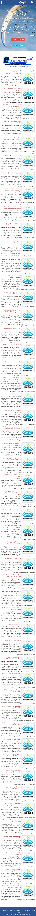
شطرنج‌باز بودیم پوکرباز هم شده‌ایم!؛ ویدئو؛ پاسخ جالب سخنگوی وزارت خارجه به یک (11, 311)
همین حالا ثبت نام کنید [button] (18, 39)
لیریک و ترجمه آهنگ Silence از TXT (13, 640)
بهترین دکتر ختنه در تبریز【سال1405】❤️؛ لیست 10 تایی (11, 691)
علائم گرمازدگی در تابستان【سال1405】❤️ (11, 837)
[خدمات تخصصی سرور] (18, 61)
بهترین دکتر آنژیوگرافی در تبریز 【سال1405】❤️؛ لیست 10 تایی (13, 771)
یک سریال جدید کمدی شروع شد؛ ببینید (11, 259)
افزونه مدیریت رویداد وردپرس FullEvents (11, 344)
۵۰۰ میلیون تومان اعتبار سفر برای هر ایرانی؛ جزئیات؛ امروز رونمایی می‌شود (12, 293)
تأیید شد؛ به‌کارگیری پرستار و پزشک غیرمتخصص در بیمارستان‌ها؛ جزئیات (12, 138)
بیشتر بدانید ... (25, 32)
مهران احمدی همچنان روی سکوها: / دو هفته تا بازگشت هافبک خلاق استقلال (11, 459)
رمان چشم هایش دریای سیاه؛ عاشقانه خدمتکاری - (12, 853)
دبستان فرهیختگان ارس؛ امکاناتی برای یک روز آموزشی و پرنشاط (11, 608)
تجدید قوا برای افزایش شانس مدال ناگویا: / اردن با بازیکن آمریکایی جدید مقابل (11, 428)
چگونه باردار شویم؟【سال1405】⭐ (12, 739)
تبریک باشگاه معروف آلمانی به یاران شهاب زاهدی (11, 362)
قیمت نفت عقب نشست (15, 394)
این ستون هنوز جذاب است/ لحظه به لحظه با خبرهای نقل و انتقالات (11, 592)
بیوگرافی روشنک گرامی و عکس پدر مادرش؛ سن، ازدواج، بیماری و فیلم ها (12, 870)
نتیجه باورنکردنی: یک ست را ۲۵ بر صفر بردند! (12, 475)
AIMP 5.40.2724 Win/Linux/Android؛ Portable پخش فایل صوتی (12, 105)
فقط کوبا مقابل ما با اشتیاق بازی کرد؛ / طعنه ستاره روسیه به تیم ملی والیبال (11, 575)
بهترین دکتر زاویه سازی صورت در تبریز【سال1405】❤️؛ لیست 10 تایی (12, 755)
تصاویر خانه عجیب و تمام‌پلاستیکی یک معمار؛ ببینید (12, 329)
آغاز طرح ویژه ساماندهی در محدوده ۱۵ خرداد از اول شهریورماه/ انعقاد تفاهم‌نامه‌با (11, 224)
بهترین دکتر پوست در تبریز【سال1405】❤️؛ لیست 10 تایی (11, 707)
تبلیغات (19, 910)
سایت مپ (18, 912)
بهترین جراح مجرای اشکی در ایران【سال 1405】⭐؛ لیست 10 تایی (12, 821)
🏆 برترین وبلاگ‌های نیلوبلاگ (18, 45)
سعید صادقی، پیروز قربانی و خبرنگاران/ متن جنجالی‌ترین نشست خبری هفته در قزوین (12, 492)
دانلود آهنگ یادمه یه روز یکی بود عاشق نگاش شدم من (12, 122)
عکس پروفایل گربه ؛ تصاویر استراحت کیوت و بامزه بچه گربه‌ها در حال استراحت (11, 658)
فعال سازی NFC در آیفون (15, 624)
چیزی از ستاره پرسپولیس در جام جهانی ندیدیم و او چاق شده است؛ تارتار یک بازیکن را (12, 242)
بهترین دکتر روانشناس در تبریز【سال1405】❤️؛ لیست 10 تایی (13, 788)
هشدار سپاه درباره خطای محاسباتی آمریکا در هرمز (12, 510)
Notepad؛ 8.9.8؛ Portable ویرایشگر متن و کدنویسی (12, 89)
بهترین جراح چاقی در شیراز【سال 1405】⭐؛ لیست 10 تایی (11, 724)
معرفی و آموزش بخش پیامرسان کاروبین (12, 73)
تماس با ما (5, 910)
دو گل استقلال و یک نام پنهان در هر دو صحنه (12, 559)
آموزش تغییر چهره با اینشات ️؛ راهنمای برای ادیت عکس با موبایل (11, 674)
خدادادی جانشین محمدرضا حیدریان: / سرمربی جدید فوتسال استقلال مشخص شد (11, 526)
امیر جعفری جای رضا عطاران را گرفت (13, 156)
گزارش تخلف (12, 910)
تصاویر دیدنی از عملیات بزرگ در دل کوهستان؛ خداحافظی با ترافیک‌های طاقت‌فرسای (13, 190)
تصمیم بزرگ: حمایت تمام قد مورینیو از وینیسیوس (12, 411)
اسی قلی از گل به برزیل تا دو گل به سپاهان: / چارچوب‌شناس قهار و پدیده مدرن (11, 543)
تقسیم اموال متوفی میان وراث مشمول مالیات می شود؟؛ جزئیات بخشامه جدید (12, 207)
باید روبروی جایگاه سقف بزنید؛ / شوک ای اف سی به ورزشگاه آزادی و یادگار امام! (11, 378)
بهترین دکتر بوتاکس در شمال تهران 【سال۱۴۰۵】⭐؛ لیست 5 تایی (13, 804)
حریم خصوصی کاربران (30, 910)
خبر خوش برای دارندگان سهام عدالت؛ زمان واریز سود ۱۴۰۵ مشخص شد (11, 886)
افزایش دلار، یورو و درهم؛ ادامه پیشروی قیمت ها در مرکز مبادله (12, 276)
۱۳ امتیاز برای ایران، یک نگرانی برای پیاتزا (11, 443)
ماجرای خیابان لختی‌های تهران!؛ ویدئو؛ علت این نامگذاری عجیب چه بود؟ (11, 173)
